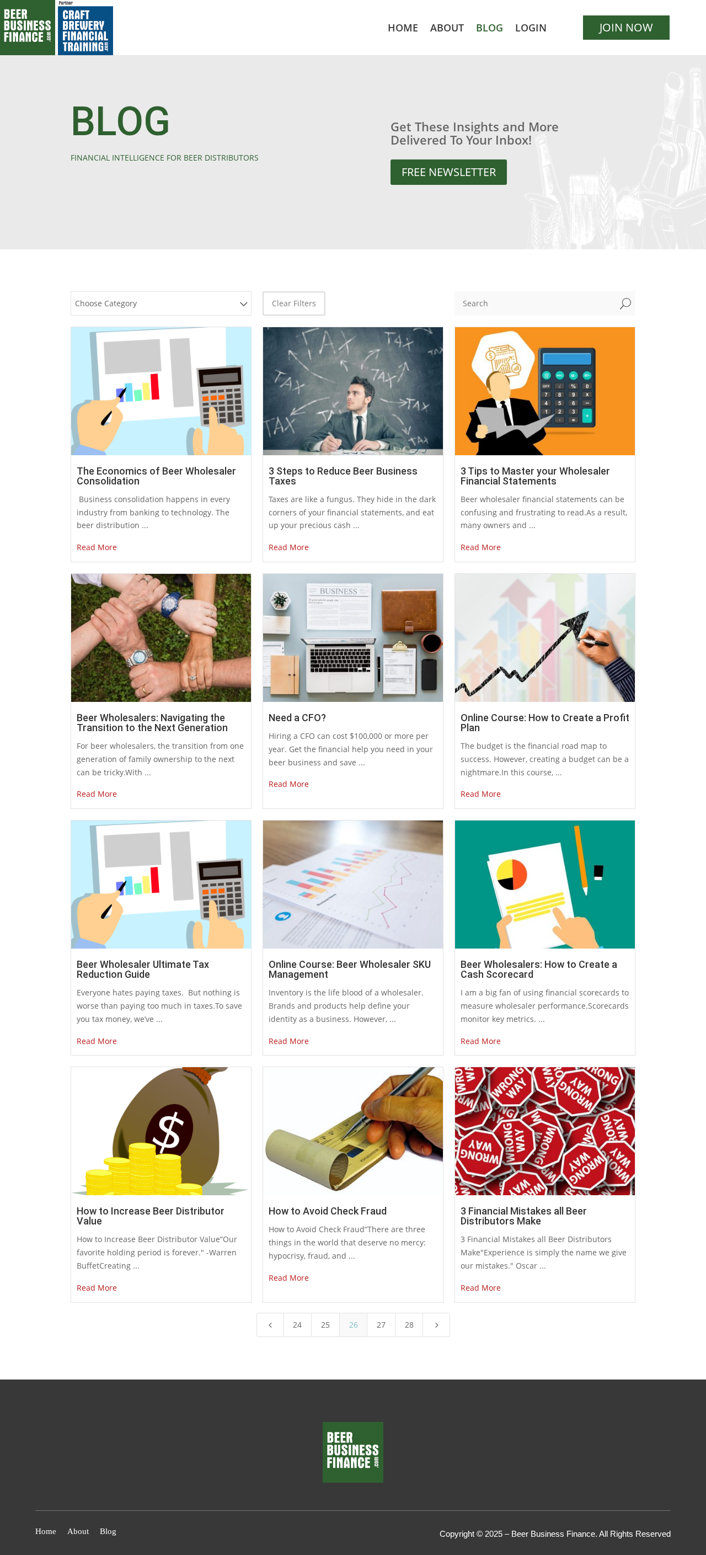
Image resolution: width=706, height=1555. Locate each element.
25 (325, 1324)
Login (531, 29)
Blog (489, 29)
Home (403, 29)
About (447, 29)
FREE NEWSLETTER (449, 171)
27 (381, 1324)
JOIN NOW (626, 27)
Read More (97, 547)
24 (297, 1324)
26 (353, 1324)
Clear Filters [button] (294, 303)
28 (409, 1324)
